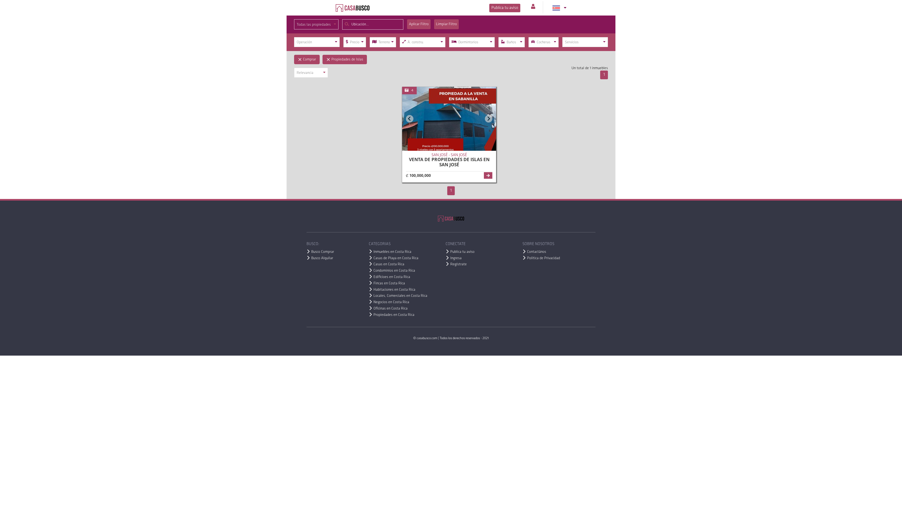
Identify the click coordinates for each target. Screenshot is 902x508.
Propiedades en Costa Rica (393, 315)
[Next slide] (488, 119)
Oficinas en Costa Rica (390, 308)
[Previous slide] (409, 119)
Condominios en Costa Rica (394, 271)
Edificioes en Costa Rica (391, 277)
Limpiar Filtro (446, 24)
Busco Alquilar (322, 258)
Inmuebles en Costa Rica (392, 252)
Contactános (536, 252)
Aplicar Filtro (419, 24)
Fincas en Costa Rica (389, 283)
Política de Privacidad (543, 258)
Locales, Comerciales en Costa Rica (400, 296)
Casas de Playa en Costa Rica (395, 258)
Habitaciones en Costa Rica (394, 290)
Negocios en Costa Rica (391, 302)
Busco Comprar (322, 252)
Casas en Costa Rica (388, 264)
